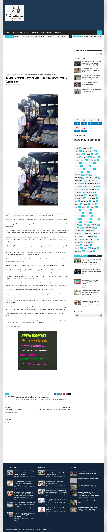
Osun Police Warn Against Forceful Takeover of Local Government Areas (91, 90)
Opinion (85, 221)
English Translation (91, 177)
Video (85, 248)
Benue (88, 154)
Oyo (85, 224)
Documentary (78, 169)
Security (88, 230)
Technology (87, 242)
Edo (85, 171)
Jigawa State (84, 201)
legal (76, 210)
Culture (77, 166)
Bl (95, 154)
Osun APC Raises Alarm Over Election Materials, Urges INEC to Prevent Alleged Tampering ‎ (90, 281)
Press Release (89, 227)
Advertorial (86, 148)
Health (94, 186)
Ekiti (87, 174)
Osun (76, 224)
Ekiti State (78, 177)
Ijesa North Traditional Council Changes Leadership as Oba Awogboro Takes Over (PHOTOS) (91, 70)
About (43, 32)
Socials (86, 233)
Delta (86, 166)
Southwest (90, 236)
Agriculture (78, 154)
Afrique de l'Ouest (88, 151)
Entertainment (79, 180)
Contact (50, 32)
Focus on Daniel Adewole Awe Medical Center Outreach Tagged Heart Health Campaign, (87, 472)
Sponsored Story (90, 239)
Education (78, 174)
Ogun (95, 219)
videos (94, 248)
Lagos (92, 207)
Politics (77, 227)
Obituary (86, 219)
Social (76, 233)
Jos (94, 201)
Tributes (86, 245)
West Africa (78, 251)
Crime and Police (64, 36)
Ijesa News (92, 189)
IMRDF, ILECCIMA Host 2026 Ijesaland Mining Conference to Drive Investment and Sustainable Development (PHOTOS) (91, 63)
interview (91, 195)
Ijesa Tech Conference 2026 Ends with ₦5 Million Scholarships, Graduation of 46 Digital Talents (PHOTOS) (24, 504)
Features (77, 183)
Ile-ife (76, 192)
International (79, 195)
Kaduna (77, 204)
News (13, 32)
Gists (76, 186)
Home (8, 32)
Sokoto (95, 233)
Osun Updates (35, 32)
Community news (79, 160)
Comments (95, 256)
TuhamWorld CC (45, 529)
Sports (77, 242)
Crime (76, 163)
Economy (89, 169)
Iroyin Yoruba (91, 198)
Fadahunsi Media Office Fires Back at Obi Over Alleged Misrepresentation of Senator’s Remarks (56, 491)
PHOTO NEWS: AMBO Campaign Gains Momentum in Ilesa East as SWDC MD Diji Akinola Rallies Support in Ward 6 (25, 514)
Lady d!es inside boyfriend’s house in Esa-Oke (88, 478)
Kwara (84, 207)
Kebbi (93, 204)
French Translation (90, 183)
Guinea (85, 186)
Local (86, 213)
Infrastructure (87, 192)
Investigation (79, 198)
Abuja (76, 148)
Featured (91, 180)
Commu (95, 157)
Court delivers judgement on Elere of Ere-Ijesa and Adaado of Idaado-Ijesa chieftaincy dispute (88, 486)
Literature (78, 213)
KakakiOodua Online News (19, 529)
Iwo (76, 201)
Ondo (76, 221)
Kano (85, 204)
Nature (88, 216)
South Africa (78, 236)
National (77, 216)
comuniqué (93, 160)
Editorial (77, 171)
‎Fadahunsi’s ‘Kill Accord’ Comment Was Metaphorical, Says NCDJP (90, 83)
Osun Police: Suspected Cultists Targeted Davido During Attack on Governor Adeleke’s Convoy (91, 271)
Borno (76, 157)
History (19, 32)
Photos (26, 32)
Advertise (58, 32)
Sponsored (78, 239)
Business (85, 157)
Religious (77, 230)
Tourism (77, 245)
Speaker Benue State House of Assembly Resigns (87, 501)
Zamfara (89, 251)
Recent (81, 256)
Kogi (76, 207)
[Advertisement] (71, 17)
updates (77, 248)
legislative (86, 210)
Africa (76, 151)
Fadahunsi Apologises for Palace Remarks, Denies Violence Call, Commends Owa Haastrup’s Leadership (91, 77)
